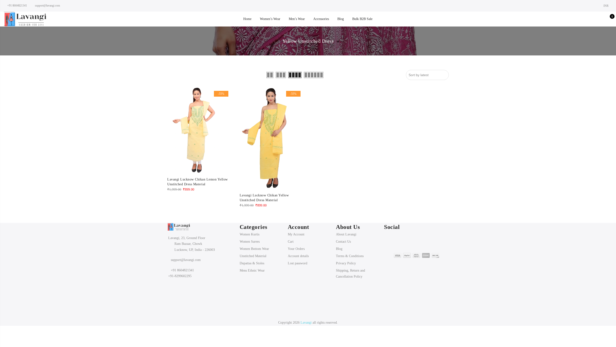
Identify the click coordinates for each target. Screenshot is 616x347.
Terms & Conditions (350, 256)
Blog (340, 19)
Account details (298, 256)
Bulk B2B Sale (362, 19)
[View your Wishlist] (601, 19)
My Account (296, 234)
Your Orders (296, 249)
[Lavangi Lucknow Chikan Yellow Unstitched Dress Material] (272, 138)
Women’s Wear (270, 19)
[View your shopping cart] (608, 19)
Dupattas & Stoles (252, 263)
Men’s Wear (297, 19)
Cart (291, 241)
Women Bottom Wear (254, 249)
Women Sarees (250, 241)
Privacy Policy (346, 263)
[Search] (586, 19)
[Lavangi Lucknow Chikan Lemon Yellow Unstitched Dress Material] (199, 130)
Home (247, 19)
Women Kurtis (249, 234)
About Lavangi (346, 234)
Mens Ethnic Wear (252, 270)
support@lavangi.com (186, 260)
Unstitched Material (253, 256)
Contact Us (343, 241)
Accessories (321, 19)
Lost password (297, 263)
